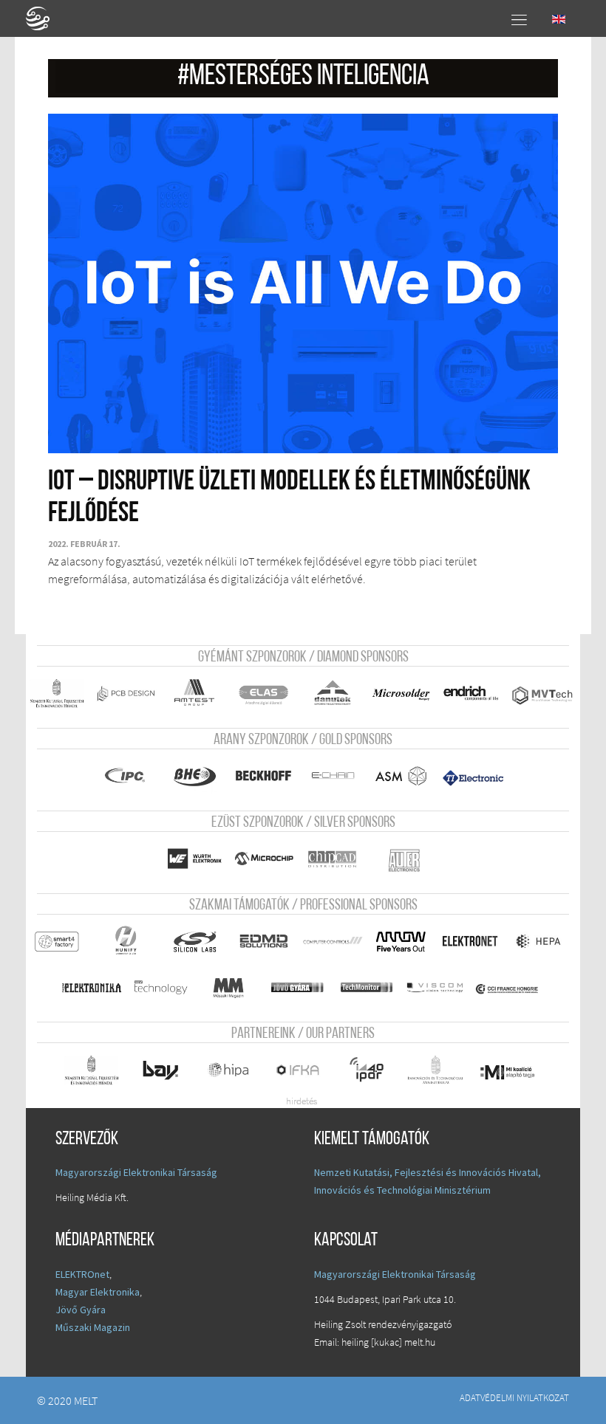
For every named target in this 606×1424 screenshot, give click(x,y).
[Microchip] (263, 858)
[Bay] (160, 1070)
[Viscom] (435, 987)
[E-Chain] (333, 776)
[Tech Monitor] (367, 987)
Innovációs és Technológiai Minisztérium (402, 1190)
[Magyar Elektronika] (92, 987)
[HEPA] (539, 941)
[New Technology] (160, 987)
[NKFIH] (92, 1070)
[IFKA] (298, 1070)
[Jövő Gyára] (298, 987)
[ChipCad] (333, 858)
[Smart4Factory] (57, 941)
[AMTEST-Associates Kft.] (194, 693)
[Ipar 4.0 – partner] (367, 1070)
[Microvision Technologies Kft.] (542, 695)
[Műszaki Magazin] (229, 987)
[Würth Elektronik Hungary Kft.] (194, 858)
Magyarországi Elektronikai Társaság (136, 1172)
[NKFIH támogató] (57, 693)
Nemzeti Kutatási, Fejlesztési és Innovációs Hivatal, (427, 1172)
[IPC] (126, 776)
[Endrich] (470, 693)
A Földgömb (44, 18)
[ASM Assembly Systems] (401, 776)
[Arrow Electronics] (401, 941)
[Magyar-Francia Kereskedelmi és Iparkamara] (507, 989)
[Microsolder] (401, 693)
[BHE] (194, 776)
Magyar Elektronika (97, 1292)
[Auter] (404, 860)
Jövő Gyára (80, 1309)
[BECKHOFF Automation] (263, 776)
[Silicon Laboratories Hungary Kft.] (194, 941)
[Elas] (263, 693)
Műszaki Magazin (92, 1327)
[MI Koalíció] (507, 1071)
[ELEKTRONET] (470, 941)
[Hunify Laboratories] (126, 941)
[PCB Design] (126, 693)
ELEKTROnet (82, 1274)
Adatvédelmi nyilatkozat (514, 1397)
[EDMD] (263, 941)
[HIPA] (229, 1070)
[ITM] (435, 1070)
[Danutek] (333, 693)
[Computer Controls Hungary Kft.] (333, 941)
